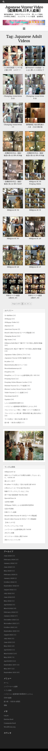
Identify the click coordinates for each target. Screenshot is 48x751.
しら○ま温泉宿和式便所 (13, 403)
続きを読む (13, 55)
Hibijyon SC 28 (13, 267)
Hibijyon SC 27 (35, 267)
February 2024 (9, 559)
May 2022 (7, 601)
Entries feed (8, 719)
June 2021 (8, 642)
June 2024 (8, 556)
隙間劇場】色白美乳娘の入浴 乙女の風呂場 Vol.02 (35, 127)
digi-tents (8, 339)
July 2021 (7, 638)
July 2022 (7, 593)
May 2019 (7, 657)
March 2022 (8, 608)
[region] (24, 445)
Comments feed (10, 723)
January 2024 (9, 563)
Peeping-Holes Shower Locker (16, 382)
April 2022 (8, 605)
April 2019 (8, 661)
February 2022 (9, 612)
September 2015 (10, 672)
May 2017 (7, 669)
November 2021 (10, 623)
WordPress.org (9, 727)
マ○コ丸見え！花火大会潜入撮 (15, 419)
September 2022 (10, 586)
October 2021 (9, 627)
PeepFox (8, 372)
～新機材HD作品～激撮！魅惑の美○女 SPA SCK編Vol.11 (35, 155)
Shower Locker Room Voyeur (16, 389)
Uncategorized (10, 396)
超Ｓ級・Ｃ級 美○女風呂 (13, 422)
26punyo (8, 326)
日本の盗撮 (7, 698)
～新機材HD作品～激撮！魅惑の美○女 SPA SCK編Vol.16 (12, 155)
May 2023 (7, 571)
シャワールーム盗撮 (10, 686)
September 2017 (10, 665)
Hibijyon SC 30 (13, 238)
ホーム (6, 683)
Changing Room (10, 336)
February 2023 (9, 574)
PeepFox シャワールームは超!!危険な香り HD (20, 375)
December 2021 (10, 620)
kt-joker (8, 361)
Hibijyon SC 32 (13, 210)
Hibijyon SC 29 (35, 238)
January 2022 (9, 616)
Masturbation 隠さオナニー (14, 365)
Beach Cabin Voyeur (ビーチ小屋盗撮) (18, 333)
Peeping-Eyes (10, 379)
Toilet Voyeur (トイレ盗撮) (14, 392)
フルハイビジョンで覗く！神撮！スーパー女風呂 (21, 410)
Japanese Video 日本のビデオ (15, 354)
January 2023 (9, 578)
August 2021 (8, 635)
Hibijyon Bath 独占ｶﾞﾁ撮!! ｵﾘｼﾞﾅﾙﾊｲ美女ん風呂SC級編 (23, 343)
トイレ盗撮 (7, 690)
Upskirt (7, 399)
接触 (5, 705)
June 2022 (8, 597)
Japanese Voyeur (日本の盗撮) (16, 358)
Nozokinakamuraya (12, 368)
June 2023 (8, 567)
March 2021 (8, 653)
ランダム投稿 (10, 467)
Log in (6, 715)
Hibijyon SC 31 (35, 210)
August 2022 (8, 590)
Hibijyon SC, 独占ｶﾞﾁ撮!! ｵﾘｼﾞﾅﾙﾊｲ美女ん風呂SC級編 (23, 349)
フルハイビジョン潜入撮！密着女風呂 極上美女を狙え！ (24, 413)
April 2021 (8, 650)
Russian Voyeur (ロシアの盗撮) (16, 386)
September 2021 (10, 631)
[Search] (3, 2)
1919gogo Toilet (10, 322)
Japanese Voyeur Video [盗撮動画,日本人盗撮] (24, 8)
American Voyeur (11, 329)
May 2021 (7, 646)
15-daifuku (8, 315)
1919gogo (8, 319)
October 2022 (9, 582)
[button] (24, 445)
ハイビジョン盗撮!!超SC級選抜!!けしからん (19, 406)
